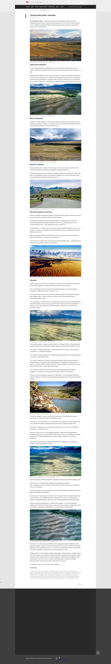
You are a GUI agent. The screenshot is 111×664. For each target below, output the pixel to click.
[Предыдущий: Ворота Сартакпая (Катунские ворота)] (78, 584)
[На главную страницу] (41, 2)
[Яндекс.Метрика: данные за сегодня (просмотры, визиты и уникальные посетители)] (63, 659)
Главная (27, 6)
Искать (84, 2)
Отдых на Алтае (43, 6)
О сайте (62, 6)
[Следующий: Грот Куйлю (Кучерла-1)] (80, 584)
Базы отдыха (81, 7)
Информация (51, 6)
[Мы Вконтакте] (57, 658)
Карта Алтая (74, 6)
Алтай (32, 6)
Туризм (36, 6)
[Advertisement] (53, 640)
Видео (57, 6)
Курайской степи (55, 125)
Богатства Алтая (36, 10)
